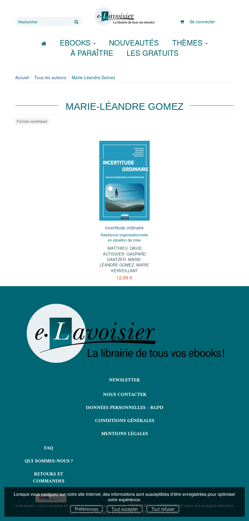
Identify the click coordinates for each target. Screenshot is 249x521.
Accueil (22, 77)
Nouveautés (134, 42)
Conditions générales (124, 421)
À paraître (91, 52)
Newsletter (124, 380)
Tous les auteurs (50, 77)
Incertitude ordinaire (124, 228)
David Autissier (122, 250)
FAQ (48, 448)
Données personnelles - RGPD (124, 408)
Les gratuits (153, 52)
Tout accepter (124, 509)
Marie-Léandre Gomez (121, 262)
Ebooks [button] (76, 42)
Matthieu (117, 248)
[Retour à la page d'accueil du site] (124, 16)
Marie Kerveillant (130, 267)
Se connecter (202, 22)
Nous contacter (124, 395)
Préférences (86, 509)
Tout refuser (163, 509)
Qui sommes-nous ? (49, 461)
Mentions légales (124, 434)
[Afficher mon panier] (182, 22)
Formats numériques (32, 121)
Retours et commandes (48, 477)
